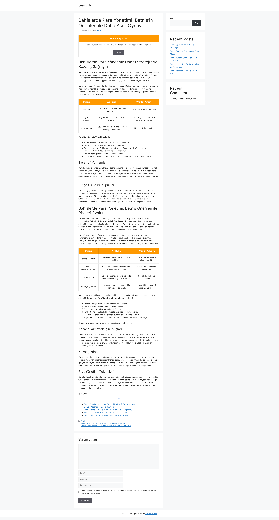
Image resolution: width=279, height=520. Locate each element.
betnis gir (84, 5)
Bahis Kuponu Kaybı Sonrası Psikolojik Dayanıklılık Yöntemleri (103, 423)
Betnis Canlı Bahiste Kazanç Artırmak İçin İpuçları (105, 412)
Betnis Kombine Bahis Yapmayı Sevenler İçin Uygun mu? (108, 410)
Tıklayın (119, 52)
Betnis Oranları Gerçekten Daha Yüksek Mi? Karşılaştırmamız (110, 404)
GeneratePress (151, 514)
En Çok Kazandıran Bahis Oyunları (99, 407)
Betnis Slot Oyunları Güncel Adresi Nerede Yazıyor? (106, 415)
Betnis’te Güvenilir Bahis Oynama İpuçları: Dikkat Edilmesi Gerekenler (106, 426)
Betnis (195, 5)
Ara (171, 19)
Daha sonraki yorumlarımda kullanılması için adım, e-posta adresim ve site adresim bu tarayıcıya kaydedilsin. (118, 492)
